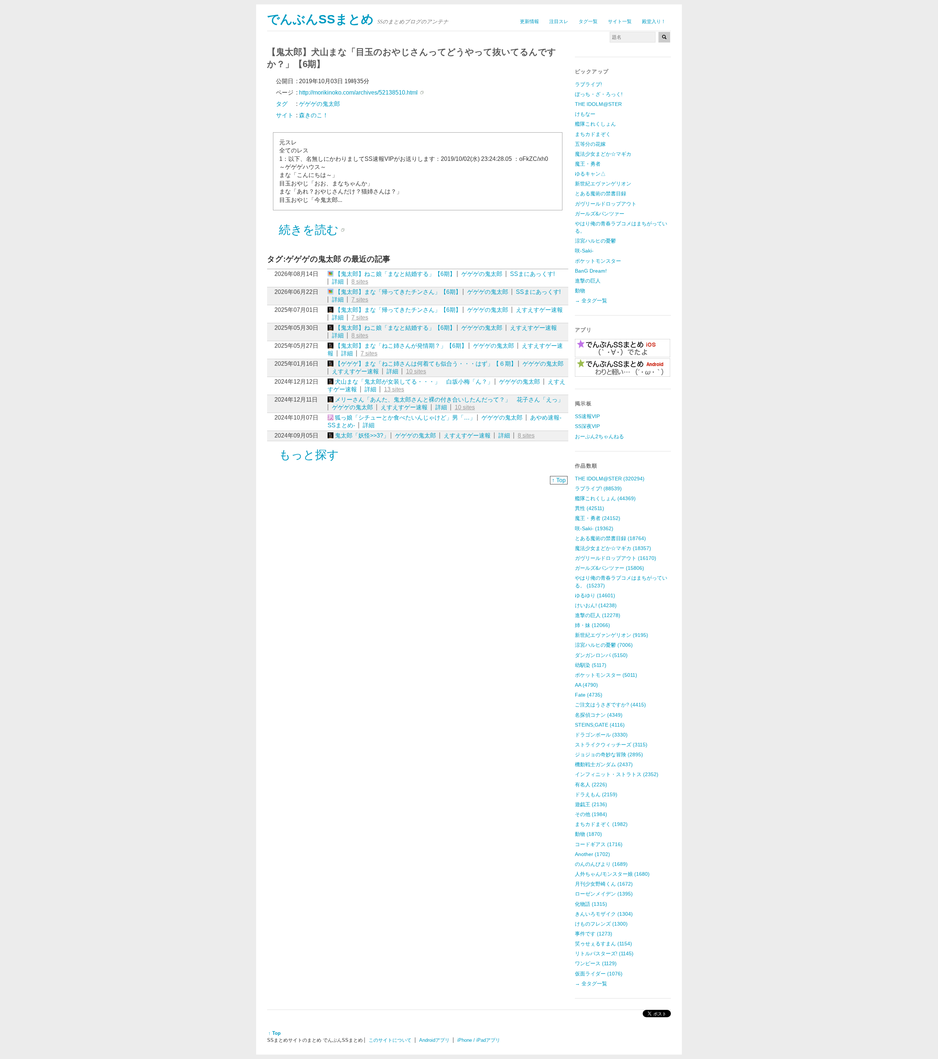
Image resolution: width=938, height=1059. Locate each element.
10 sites (416, 371)
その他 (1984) (591, 814)
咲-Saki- (584, 251)
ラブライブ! (588, 84)
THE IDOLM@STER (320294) (610, 478)
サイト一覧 (620, 21)
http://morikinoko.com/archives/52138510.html (358, 92)
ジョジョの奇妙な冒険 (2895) (609, 754)
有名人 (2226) (591, 784)
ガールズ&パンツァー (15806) (609, 568)
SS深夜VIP (587, 426)
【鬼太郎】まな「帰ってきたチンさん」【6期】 (398, 292)
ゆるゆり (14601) (595, 595)
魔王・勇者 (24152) (597, 518)
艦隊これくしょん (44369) (605, 498)
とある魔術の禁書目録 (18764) (610, 538)
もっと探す (309, 454)
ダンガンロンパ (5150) (601, 655)
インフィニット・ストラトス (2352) (616, 774)
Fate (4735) (588, 695)
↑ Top (559, 480)
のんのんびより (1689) (601, 864)
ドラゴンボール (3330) (601, 735)
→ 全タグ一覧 (591, 300)
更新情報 (529, 21)
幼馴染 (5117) (590, 665)
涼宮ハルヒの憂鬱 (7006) (604, 645)
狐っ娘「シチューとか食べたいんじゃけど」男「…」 (405, 417)
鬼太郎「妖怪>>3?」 (362, 435)
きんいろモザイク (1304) (604, 914)
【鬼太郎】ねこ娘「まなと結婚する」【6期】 (395, 274)
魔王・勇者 (588, 164)
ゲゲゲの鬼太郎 (481, 274)
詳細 (338, 281)
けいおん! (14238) (596, 605)
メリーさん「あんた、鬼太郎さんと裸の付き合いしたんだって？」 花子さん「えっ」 (449, 399)
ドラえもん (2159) (596, 794)
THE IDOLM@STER (598, 104)
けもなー (585, 114)
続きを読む (309, 229)
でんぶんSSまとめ (320, 19)
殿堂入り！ (654, 21)
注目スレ (558, 21)
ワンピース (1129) (596, 963)
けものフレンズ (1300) (601, 924)
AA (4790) (586, 685)
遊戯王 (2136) (591, 804)
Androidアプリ (434, 1040)
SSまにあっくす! (532, 274)
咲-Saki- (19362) (594, 528)
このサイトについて (390, 1040)
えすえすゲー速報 (539, 310)
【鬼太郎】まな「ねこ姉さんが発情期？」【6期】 (401, 346)
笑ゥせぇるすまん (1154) (603, 944)
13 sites (394, 389)
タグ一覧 (588, 21)
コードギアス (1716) (599, 844)
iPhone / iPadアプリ (478, 1040)
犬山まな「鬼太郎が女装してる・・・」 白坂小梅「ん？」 (414, 382)
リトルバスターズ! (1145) (604, 953)
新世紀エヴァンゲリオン (603, 184)
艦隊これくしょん (595, 124)
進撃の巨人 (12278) (597, 615)
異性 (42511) (589, 508)
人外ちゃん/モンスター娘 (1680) (612, 874)
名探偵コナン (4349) (599, 715)
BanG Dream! (591, 271)
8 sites (359, 281)
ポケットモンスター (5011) (606, 675)
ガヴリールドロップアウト (605, 204)
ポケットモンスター (598, 261)
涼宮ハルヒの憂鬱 (595, 241)
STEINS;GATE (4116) (600, 725)
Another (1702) (592, 854)
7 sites (359, 299)
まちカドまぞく (593, 134)
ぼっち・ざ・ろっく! (599, 94)
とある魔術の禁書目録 (600, 193)
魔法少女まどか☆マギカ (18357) (613, 548)
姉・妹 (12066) (592, 625)
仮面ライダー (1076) (599, 974)
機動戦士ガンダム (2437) (604, 764)
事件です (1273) (593, 934)
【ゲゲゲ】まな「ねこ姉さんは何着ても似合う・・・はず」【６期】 (426, 364)
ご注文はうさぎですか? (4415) (610, 705)
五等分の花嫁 (590, 144)
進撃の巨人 (588, 281)
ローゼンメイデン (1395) (604, 894)
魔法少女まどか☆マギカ (603, 154)
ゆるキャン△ (590, 174)
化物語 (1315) (591, 904)
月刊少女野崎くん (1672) (604, 884)
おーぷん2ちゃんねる (599, 436)
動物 (580, 291)
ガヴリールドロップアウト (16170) (615, 558)
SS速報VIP (587, 416)
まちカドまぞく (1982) (601, 824)
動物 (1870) (588, 834)
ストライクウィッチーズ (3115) (611, 745)
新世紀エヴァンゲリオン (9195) (611, 635)
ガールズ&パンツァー (599, 214)
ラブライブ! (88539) (598, 488)
